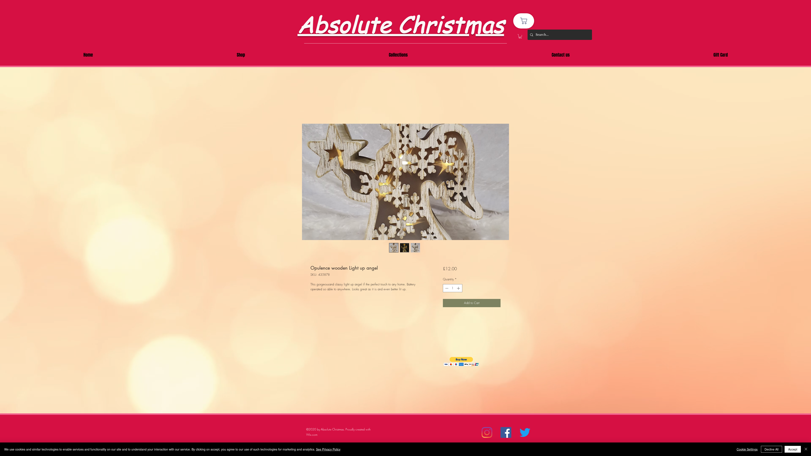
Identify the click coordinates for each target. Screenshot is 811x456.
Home (314, 108)
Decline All (771, 449)
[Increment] (459, 288)
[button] (520, 36)
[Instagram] (487, 432)
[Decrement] (446, 288)
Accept (792, 449)
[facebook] (506, 432)
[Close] (805, 449)
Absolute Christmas (401, 23)
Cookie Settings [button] (747, 449)
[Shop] (523, 20)
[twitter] (525, 432)
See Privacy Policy (328, 449)
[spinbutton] (452, 288)
